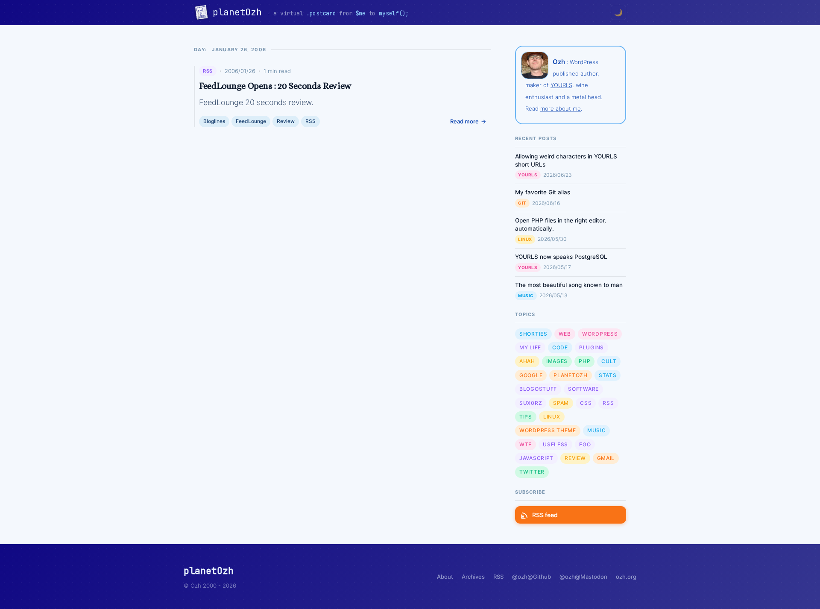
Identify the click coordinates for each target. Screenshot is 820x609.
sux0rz (530, 403)
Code (560, 347)
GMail (606, 458)
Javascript (536, 458)
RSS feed (545, 514)
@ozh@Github (531, 576)
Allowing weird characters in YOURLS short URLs (566, 160)
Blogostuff (538, 389)
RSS (208, 71)
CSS (586, 403)
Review (286, 121)
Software (583, 389)
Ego (585, 444)
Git (522, 202)
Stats (608, 375)
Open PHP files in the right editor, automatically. (560, 224)
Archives (473, 576)
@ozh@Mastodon (583, 576)
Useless (555, 444)
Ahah (527, 361)
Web (565, 334)
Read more (464, 121)
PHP (584, 361)
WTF (525, 444)
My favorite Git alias (542, 192)
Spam (561, 403)
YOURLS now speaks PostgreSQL (561, 256)
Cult (608, 361)
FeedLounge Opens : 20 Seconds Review (275, 86)
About (445, 576)
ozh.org (626, 576)
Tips (525, 416)
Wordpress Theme (547, 430)
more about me (560, 108)
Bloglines (214, 121)
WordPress (600, 334)
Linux (525, 239)
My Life (530, 347)
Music (526, 295)
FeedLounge (251, 121)
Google (530, 375)
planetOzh (240, 12)
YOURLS (561, 85)
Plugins (591, 347)
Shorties (533, 334)
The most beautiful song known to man (569, 284)
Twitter (532, 471)
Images (557, 361)
